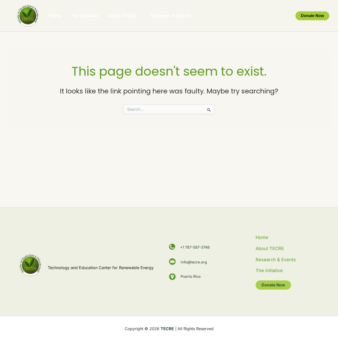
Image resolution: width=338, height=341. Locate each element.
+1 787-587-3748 (195, 247)
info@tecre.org (194, 261)
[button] (139, 15)
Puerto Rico (191, 276)
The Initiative (85, 15)
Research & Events (170, 15)
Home (55, 15)
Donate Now (273, 284)
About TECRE (122, 15)
